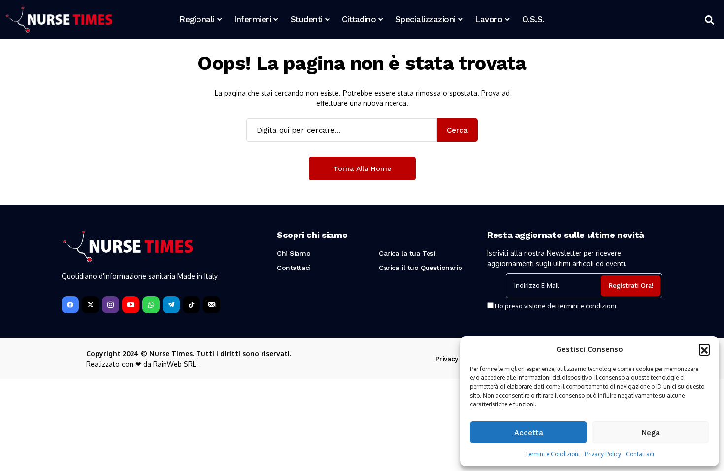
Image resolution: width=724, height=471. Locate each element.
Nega (651, 432)
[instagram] (110, 304)
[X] (90, 304)
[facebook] (70, 304)
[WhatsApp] (151, 304)
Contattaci (640, 454)
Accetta (528, 432)
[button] (704, 349)
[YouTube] (130, 304)
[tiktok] (191, 304)
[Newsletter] (211, 304)
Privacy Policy (603, 454)
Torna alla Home (362, 168)
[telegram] (171, 304)
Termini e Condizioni (552, 454)
